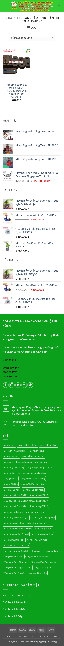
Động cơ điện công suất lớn (44, 562)
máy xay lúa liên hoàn (33, 489)
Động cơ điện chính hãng (37, 556)
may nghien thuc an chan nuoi (18, 462)
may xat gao (41, 462)
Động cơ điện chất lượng (16, 562)
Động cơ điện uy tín (37, 573)
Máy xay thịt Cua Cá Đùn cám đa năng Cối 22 (26, 500)
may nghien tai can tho (33, 456)
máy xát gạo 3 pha (35, 512)
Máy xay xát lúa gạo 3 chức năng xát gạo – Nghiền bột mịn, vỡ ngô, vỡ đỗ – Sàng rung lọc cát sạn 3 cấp (36, 410)
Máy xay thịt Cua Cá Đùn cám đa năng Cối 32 (26, 506)
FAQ (55, 636)
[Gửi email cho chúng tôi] (24, 385)
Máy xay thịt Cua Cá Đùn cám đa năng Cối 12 (26, 495)
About (11, 636)
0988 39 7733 (10, 372)
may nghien (9, 445)
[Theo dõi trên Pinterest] (30, 385)
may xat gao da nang (14, 467)
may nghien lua (37, 450)
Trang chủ (12, 18)
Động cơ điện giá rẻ (42, 567)
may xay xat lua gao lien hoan (32, 473)
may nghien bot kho (27, 445)
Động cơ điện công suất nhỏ (17, 567)
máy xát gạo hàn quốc (37, 523)
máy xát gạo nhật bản (42, 534)
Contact (45, 636)
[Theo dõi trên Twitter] (18, 385)
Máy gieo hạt (10, 478)
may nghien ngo (11, 456)
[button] (5, 6)
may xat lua (9, 473)
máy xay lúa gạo (11, 489)
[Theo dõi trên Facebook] (6, 385)
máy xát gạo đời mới (36, 539)
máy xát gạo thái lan (13, 539)
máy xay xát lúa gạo (13, 512)
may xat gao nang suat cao (40, 467)
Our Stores (23, 636)
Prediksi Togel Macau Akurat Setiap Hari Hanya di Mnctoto (34, 423)
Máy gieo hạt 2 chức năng (32, 478)
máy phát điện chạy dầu (32, 484)
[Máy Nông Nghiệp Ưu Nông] (31, 6)
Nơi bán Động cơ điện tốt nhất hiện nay (23, 551)
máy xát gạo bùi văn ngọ (15, 517)
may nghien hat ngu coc (15, 450)
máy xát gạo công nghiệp (42, 517)
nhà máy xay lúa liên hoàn (16, 545)
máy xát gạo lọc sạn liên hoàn (18, 528)
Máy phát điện (11, 484)
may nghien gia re (48, 445)
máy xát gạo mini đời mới (16, 534)
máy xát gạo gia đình (14, 523)
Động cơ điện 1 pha (13, 556)
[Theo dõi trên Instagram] (12, 385)
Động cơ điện (51, 551)
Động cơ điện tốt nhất (14, 573)
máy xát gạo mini (43, 528)
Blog (35, 636)
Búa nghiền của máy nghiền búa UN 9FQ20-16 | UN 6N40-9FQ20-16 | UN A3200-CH (16, 90)
